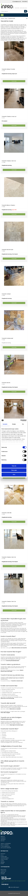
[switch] (24, 451)
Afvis (14, 474)
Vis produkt (14, 81)
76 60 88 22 (24, 1)
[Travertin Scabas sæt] (14, 323)
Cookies (2, 860)
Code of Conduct (4, 859)
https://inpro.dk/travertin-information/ (14, 757)
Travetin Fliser (3, 870)
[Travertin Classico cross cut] (14, 102)
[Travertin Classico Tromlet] (14, 412)
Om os (2, 855)
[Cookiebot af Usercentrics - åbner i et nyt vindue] (20, 420)
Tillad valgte (14, 470)
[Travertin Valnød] (14, 279)
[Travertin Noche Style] (14, 235)
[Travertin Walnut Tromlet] (14, 54)
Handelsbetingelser (5, 858)
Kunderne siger (4, 856)
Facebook (12, 887)
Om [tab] (23, 424)
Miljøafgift (3, 862)
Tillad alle (14, 465)
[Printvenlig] (26, 18)
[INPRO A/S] (14, 6)
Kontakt (2, 863)
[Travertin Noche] (14, 368)
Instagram (17, 887)
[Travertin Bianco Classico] (14, 190)
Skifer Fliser (3, 872)
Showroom (3, 853)
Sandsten (3, 873)
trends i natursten (11, 825)
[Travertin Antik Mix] (14, 498)
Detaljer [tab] (14, 424)
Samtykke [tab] (5, 424)
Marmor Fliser (3, 869)
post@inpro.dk (17, 1)
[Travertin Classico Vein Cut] (14, 146)
